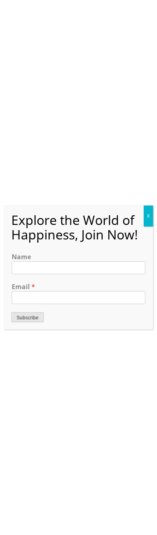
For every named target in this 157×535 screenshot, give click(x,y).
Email (23, 286)
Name (21, 256)
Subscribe (28, 318)
